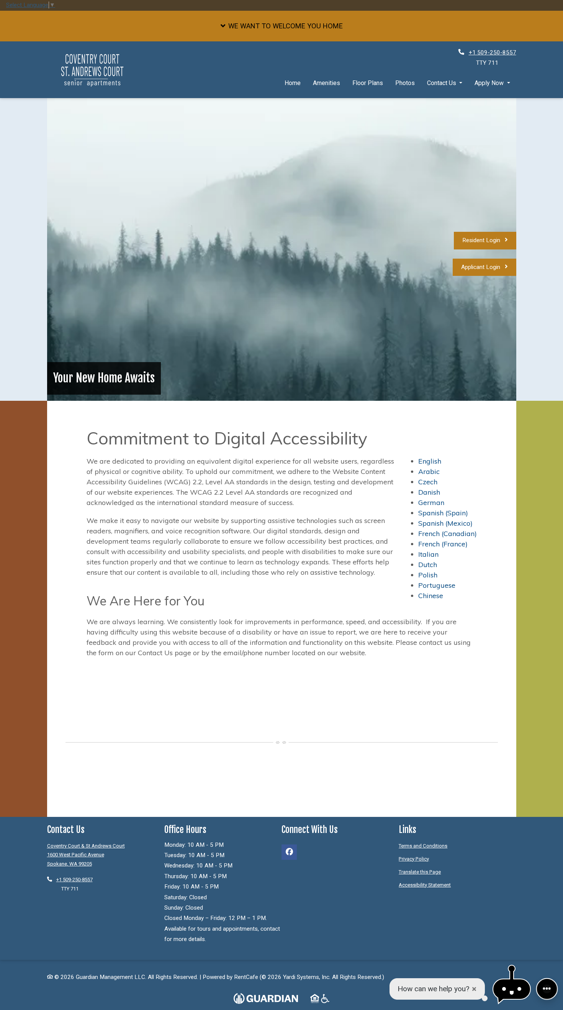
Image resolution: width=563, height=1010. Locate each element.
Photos (405, 82)
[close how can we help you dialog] (474, 989)
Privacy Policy (414, 859)
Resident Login (489, 240)
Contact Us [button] (442, 82)
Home (293, 82)
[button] (281, 26)
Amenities (326, 82)
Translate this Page (420, 872)
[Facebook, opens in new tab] (289, 852)
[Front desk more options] (547, 989)
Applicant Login (488, 267)
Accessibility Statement (425, 885)
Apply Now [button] (490, 82)
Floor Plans (367, 82)
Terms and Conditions (423, 846)
